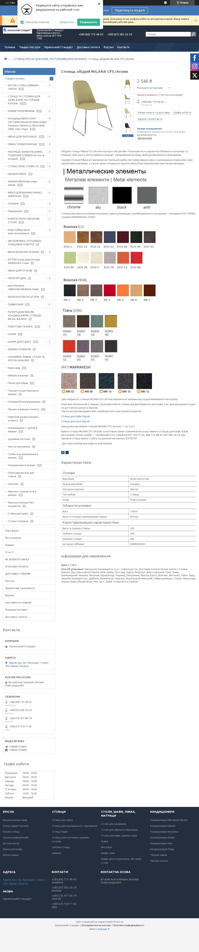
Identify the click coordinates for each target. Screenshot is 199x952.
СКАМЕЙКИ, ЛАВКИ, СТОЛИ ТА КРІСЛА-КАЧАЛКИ (26, 358)
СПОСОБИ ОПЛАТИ (16, 566)
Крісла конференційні (16, 837)
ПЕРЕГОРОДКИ (17, 278)
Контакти (123, 47)
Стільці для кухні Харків (75, 421)
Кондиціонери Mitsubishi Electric (169, 820)
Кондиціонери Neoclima (164, 831)
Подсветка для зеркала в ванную (23, 392)
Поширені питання (16, 609)
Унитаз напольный (19, 446)
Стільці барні (60, 831)
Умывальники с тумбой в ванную (22, 429)
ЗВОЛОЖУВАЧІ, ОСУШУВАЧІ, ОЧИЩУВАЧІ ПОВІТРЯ (24, 242)
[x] (67, 453)
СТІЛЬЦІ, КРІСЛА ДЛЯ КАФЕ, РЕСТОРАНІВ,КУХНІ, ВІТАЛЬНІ (50, 59)
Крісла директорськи (15, 825)
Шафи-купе (108, 853)
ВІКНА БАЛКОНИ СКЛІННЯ (23, 252)
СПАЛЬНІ (13, 203)
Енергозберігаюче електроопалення (19, 231)
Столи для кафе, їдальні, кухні (119, 835)
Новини (9, 545)
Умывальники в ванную (21, 465)
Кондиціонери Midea (162, 837)
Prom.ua (118, 922)
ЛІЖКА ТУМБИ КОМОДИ (22, 144)
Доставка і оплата (88, 47)
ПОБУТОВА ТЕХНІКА (20, 326)
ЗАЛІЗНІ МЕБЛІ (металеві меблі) (22, 183)
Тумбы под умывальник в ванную (23, 456)
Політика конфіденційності (128, 925)
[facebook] (63, 453)
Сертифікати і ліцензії (18, 602)
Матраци (106, 847)
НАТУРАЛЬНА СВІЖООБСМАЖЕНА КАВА (23, 287)
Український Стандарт (58, 47)
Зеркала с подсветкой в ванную (22, 493)
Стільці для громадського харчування (74, 825)
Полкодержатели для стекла (21, 474)
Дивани (56, 853)
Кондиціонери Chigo (162, 849)
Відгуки (108, 47)
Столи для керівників (113, 823)
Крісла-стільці (11, 831)
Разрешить (88, 22)
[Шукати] (193, 34)
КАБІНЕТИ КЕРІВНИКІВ (21, 111)
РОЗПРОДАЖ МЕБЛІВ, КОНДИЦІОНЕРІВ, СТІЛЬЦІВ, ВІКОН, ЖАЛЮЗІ (24, 315)
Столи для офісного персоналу (119, 829)
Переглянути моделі (130, 10)
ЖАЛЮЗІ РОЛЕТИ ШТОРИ (23, 296)
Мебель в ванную (18, 375)
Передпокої (15, 211)
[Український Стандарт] (17, 34)
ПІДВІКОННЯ (15, 304)
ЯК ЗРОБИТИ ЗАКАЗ (17, 559)
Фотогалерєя (13, 537)
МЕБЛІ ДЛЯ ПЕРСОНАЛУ (22, 136)
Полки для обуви (18, 383)
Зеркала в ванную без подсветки (21, 504)
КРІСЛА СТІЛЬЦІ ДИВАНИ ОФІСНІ (23, 87)
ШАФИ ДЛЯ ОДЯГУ (19, 341)
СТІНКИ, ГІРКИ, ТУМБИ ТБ (23, 166)
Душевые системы (19, 439)
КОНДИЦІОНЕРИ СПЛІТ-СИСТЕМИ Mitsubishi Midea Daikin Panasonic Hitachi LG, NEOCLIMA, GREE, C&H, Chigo (27, 123)
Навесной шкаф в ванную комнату (23, 418)
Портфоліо (12, 530)
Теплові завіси (158, 855)
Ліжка (104, 841)
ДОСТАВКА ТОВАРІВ (17, 573)
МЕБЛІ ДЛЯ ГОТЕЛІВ (20, 270)
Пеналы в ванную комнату (23, 409)
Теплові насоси (159, 860)
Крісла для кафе (12, 849)
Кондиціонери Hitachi (162, 825)
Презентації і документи (20, 588)
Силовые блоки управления (24, 401)
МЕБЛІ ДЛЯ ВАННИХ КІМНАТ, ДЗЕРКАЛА (25, 194)
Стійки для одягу (18, 513)
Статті (9, 552)
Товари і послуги (29, 47)
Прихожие (14, 367)
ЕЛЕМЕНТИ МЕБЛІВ (19, 349)
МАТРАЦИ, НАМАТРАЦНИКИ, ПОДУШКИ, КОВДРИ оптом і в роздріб (26, 155)
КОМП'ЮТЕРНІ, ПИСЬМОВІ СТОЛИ (23, 220)
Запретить (66, 22)
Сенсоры (13, 483)
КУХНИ (12, 334)
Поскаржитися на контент (97, 925)
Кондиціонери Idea (161, 843)
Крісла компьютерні (15, 820)
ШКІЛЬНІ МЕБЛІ (17, 173)
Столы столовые (18, 521)
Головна (10, 47)
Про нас (9, 581)
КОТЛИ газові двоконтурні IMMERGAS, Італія (24, 261)
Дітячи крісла (11, 843)
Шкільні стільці (61, 847)
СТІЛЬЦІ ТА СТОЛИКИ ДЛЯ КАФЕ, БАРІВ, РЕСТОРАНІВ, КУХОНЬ (24, 100)
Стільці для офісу (62, 820)
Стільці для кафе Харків (75, 416)
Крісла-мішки (11, 855)
